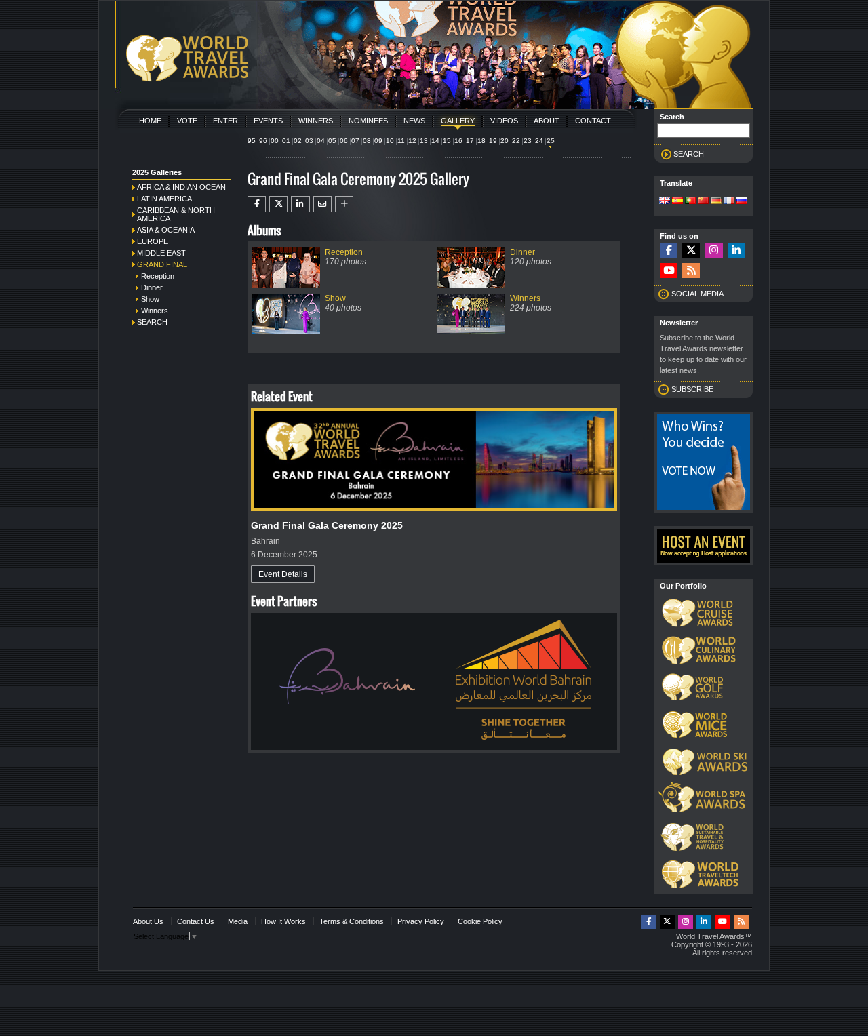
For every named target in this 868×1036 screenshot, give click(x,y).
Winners (315, 121)
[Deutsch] (716, 201)
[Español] (677, 201)
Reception (157, 276)
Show (150, 299)
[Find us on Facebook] (668, 250)
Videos (504, 121)
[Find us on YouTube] (668, 271)
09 (378, 140)
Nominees (368, 121)
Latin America (164, 199)
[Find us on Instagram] (713, 250)
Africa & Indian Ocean (181, 187)
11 (401, 140)
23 (528, 140)
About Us (148, 921)
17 (470, 140)
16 (458, 140)
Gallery (458, 121)
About (546, 121)
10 (390, 140)
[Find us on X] (691, 250)
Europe (152, 241)
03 (309, 140)
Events (268, 121)
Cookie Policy (480, 921)
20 (504, 140)
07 (355, 140)
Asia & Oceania (166, 230)
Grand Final (162, 264)
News (414, 121)
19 (493, 140)
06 (344, 140)
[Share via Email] (322, 204)
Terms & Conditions (351, 921)
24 (539, 140)
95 (252, 140)
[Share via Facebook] (256, 204)
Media (238, 921)
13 (424, 140)
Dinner (152, 287)
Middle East (161, 253)
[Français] (729, 201)
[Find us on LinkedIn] (736, 250)
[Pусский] (741, 201)
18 (481, 140)
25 (551, 140)
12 (412, 140)
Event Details (282, 574)
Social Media (697, 294)
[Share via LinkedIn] (300, 204)
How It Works (283, 921)
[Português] (690, 201)
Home (150, 121)
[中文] (703, 201)
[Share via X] (278, 204)
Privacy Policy (420, 921)
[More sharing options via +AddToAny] (344, 204)
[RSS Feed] (691, 271)
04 (321, 140)
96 (263, 140)
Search (152, 322)
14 (435, 140)
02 (298, 140)
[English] (664, 201)
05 (332, 140)
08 (367, 140)
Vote (187, 121)
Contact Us (195, 921)
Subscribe (692, 389)
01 (286, 140)
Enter (225, 121)
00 (275, 140)
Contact (593, 121)
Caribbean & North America (176, 214)
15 (447, 140)
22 (516, 140)
